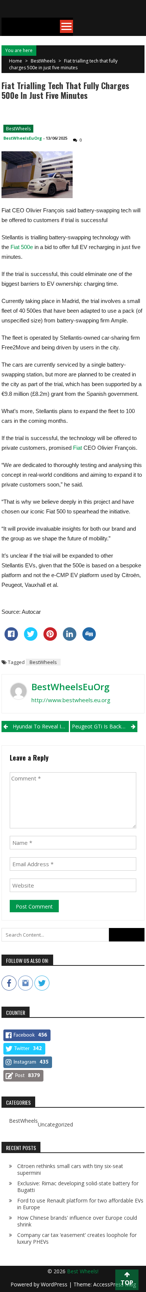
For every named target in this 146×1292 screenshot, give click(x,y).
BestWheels (43, 61)
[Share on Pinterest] (50, 638)
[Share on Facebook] (11, 638)
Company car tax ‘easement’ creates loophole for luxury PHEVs (77, 1238)
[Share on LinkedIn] (69, 638)
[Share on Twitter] (30, 638)
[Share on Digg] (89, 638)
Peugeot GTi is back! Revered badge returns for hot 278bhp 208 (104, 726)
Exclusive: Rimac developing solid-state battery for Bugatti (78, 1187)
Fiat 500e (21, 247)
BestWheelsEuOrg (22, 138)
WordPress (55, 1284)
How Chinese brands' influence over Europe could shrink (77, 1221)
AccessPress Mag (114, 1284)
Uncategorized (55, 1124)
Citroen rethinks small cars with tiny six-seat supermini (70, 1169)
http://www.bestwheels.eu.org (70, 700)
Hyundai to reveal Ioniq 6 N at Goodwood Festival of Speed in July (41, 726)
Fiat (77, 448)
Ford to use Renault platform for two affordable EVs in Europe (80, 1204)
